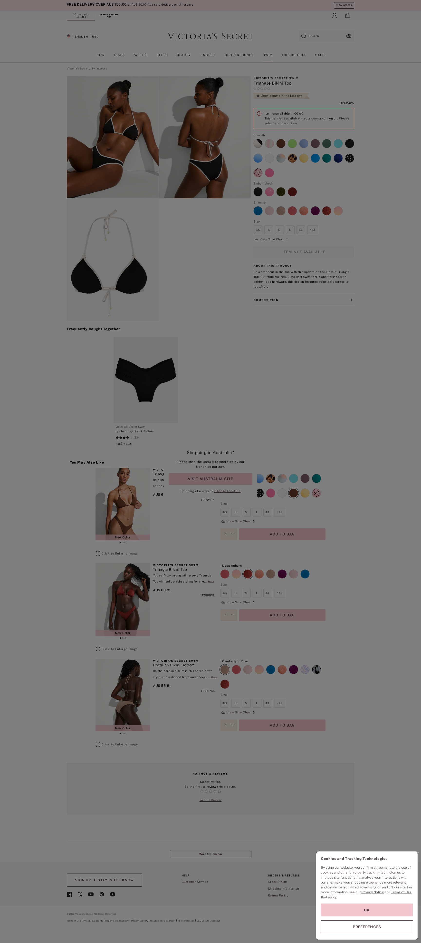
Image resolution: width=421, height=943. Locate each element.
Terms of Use (401, 892)
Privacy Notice (372, 892)
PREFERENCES (367, 927)
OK (367, 910)
